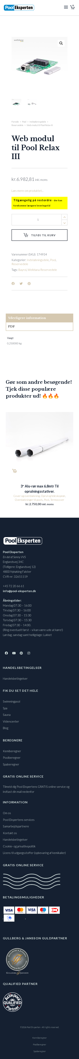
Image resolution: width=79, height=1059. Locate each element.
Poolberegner (12, 757)
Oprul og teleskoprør (53, 495)
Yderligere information (27, 318)
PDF (11, 326)
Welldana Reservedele (42, 269)
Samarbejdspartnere (16, 826)
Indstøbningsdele (38, 121)
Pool (24, 121)
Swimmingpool (11, 701)
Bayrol (22, 269)
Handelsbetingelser (15, 678)
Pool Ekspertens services (19, 819)
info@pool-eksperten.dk (19, 591)
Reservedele (17, 125)
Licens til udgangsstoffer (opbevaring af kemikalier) (34, 853)
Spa (5, 708)
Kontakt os (10, 833)
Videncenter (11, 721)
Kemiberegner (12, 751)
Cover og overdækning (26, 495)
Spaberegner (11, 764)
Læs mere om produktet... (28, 190)
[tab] (39, 318)
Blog (5, 728)
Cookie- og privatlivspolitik (19, 846)
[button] (61, 43)
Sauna (7, 714)
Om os (7, 813)
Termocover (57, 499)
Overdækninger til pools (29, 499)
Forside (15, 121)
